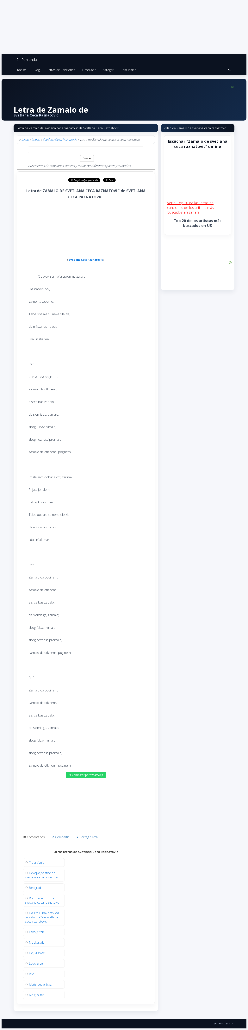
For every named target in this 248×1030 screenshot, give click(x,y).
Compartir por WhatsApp (87, 775)
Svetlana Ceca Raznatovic (60, 139)
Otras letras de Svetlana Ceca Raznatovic (85, 852)
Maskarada (37, 942)
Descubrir (89, 70)
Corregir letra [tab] (88, 837)
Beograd (35, 888)
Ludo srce (36, 963)
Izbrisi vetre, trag (40, 984)
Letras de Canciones (61, 70)
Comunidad (128, 70)
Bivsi (32, 974)
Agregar (108, 70)
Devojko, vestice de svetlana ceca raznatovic (42, 875)
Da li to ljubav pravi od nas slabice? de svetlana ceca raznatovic (42, 917)
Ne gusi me (36, 995)
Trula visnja (36, 862)
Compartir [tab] (61, 837)
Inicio (25, 139)
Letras (36, 139)
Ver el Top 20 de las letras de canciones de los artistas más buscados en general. (190, 208)
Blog (37, 70)
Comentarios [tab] (35, 837)
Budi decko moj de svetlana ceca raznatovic (42, 900)
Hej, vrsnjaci (37, 953)
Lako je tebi (37, 932)
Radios (22, 70)
